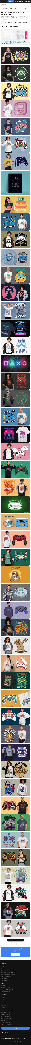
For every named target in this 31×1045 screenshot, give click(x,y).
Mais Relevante (14, 26)
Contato (3, 1005)
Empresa (3, 1001)
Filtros (5, 26)
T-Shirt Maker (4, 1020)
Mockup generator (6, 1016)
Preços (3, 985)
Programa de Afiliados (7, 999)
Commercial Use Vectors (8, 974)
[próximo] (17, 944)
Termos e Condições (7, 987)
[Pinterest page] (15, 1041)
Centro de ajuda (5, 992)
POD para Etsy (5, 978)
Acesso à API (4, 1003)
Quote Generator (6, 1022)
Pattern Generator (6, 1024)
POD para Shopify (6, 980)
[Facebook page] (13, 1041)
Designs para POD (6, 976)
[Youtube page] (18, 1041)
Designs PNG (4, 970)
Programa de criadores (7, 997)
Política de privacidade (7, 989)
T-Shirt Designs (5, 968)
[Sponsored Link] (8, 35)
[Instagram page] (11, 1041)
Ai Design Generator (6, 1014)
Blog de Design (5, 966)
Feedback (4, 1007)
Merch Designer (5, 1012)
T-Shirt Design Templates (8, 972)
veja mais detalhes (7, 43)
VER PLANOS (15, 954)
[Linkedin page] (20, 1041)
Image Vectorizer (6, 1018)
